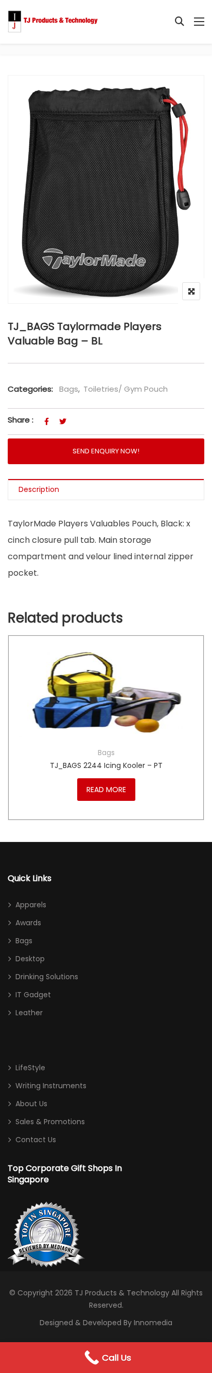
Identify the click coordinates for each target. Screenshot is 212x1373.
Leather (29, 1013)
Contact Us (35, 1139)
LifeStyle (30, 1068)
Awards (28, 923)
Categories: (30, 388)
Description (39, 489)
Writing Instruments (50, 1086)
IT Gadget (33, 995)
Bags (68, 388)
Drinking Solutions (46, 977)
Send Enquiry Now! (106, 451)
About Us (31, 1104)
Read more (106, 789)
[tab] (106, 489)
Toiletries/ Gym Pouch (125, 388)
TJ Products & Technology (122, 1293)
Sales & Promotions (50, 1121)
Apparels (30, 905)
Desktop (30, 959)
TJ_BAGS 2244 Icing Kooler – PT (106, 765)
